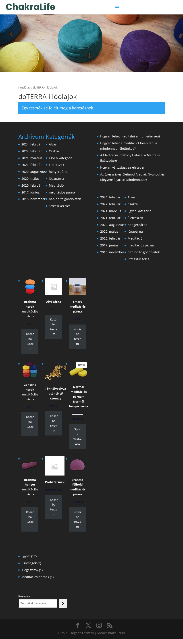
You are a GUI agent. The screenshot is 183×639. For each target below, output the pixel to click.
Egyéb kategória (61, 158)
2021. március (31, 158)
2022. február (31, 151)
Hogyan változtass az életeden (122, 167)
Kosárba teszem (30, 341)
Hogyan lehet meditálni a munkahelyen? (130, 136)
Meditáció (56, 185)
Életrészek (56, 165)
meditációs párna (62, 192)
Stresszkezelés (60, 206)
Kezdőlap (24, 87)
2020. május (30, 178)
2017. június (30, 192)
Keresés (24, 596)
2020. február (31, 185)
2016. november (33, 199)
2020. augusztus (33, 171)
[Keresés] (63, 603)
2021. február (31, 165)
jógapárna (56, 178)
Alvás (53, 144)
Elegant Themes (81, 633)
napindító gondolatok (65, 199)
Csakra (54, 151)
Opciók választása (77, 436)
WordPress (116, 633)
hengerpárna (59, 171)
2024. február (31, 144)
